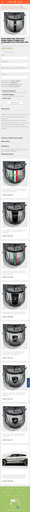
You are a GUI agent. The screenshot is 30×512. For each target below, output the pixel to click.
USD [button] (13, 500)
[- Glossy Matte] (15, 64)
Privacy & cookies (7, 492)
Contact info (10, 488)
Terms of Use (18, 492)
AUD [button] (17, 500)
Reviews (8, 495)
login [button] (23, 149)
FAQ (26, 492)
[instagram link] (19, 504)
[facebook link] (11, 504)
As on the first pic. (8, 52)
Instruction (16, 495)
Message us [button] (28, 382)
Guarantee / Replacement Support (12, 138)
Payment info (19, 488)
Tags (22, 495)
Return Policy (5, 141)
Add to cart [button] (15, 103)
